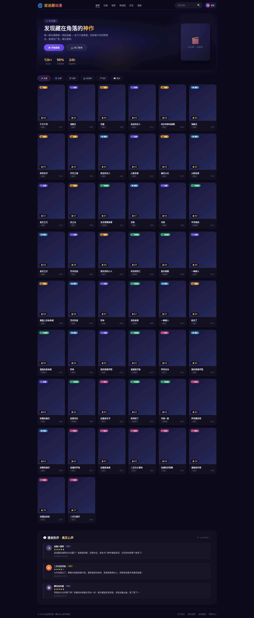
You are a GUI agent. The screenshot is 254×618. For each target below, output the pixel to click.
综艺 (131, 5)
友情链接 (202, 614)
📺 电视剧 (87, 78)
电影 (113, 5)
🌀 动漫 (58, 78)
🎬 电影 (72, 78)
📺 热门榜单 (77, 48)
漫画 (139, 5)
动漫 (105, 5)
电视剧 (122, 5)
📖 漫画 (117, 78)
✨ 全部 (44, 78)
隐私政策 (191, 614)
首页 (98, 5)
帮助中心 (212, 614)
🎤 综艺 (102, 78)
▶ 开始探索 (54, 48)
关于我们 (181, 614)
